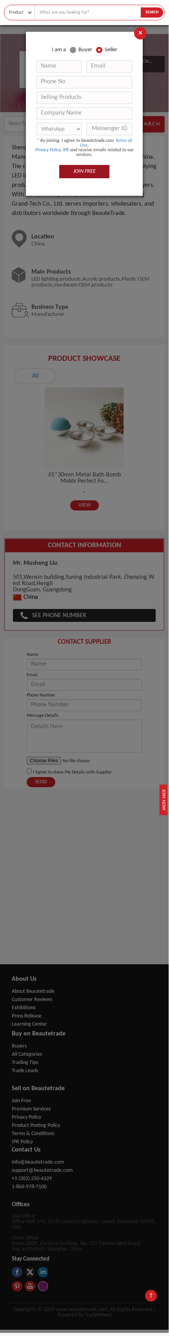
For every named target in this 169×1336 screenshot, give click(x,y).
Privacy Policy (47, 150)
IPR (66, 150)
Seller (111, 50)
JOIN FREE (84, 171)
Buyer (85, 50)
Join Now (163, 799)
